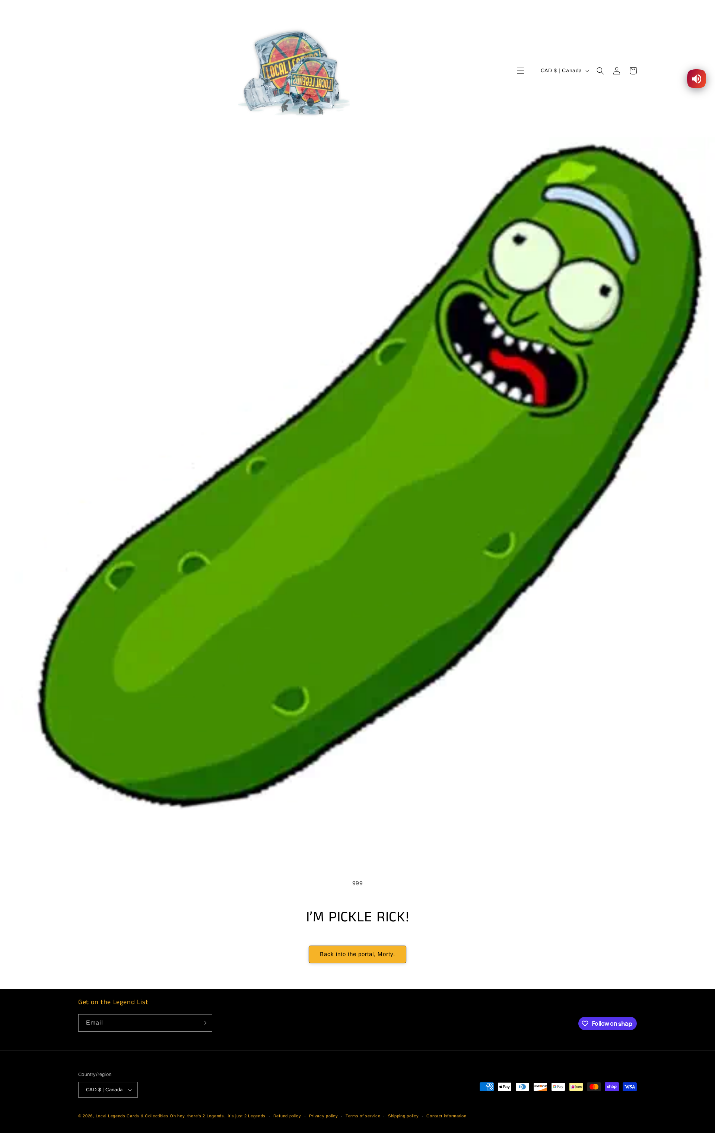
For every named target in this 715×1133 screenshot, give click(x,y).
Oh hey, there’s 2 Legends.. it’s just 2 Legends (218, 1116)
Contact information (446, 1116)
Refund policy (287, 1116)
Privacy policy (323, 1116)
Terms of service (363, 1116)
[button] (520, 71)
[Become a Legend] (204, 1023)
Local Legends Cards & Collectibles (132, 1116)
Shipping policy (403, 1116)
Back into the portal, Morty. (357, 954)
